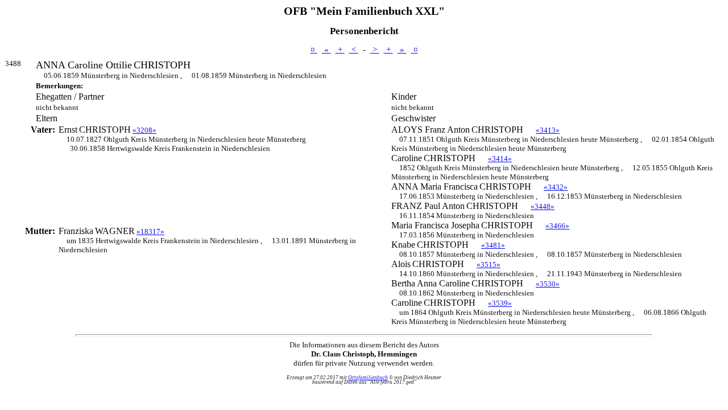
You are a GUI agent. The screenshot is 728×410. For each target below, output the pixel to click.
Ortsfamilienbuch (368, 377)
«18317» (150, 231)
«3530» (548, 284)
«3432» (556, 187)
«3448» (543, 206)
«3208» (144, 130)
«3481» (493, 245)
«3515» (488, 264)
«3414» (500, 158)
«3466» (557, 226)
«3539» (500, 303)
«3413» (548, 130)
